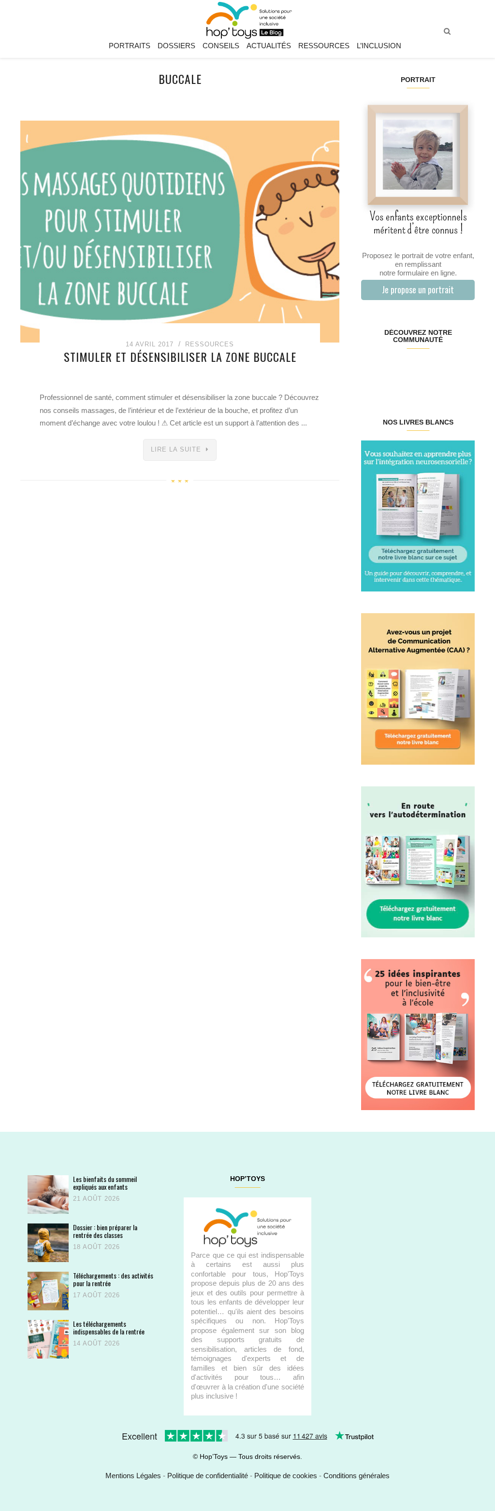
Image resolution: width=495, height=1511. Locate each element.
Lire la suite (176, 449)
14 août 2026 (96, 1343)
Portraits (129, 45)
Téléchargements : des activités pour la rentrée (113, 1279)
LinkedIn (427, 370)
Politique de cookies (285, 1475)
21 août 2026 (96, 1198)
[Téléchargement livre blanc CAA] (418, 688)
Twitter (464, 370)
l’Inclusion (379, 45)
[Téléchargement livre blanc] (418, 515)
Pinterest (408, 370)
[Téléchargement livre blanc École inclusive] (418, 1034)
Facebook (370, 370)
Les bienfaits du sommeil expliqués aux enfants (105, 1182)
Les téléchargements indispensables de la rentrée (109, 1327)
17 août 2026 (96, 1295)
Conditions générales (356, 1475)
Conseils (221, 45)
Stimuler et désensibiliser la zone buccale (180, 356)
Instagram (389, 370)
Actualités (269, 45)
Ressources (323, 45)
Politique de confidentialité (207, 1475)
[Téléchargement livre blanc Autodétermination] (418, 861)
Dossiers (176, 45)
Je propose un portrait (418, 289)
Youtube (446, 370)
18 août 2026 (96, 1246)
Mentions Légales (133, 1475)
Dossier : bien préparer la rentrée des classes (105, 1230)
